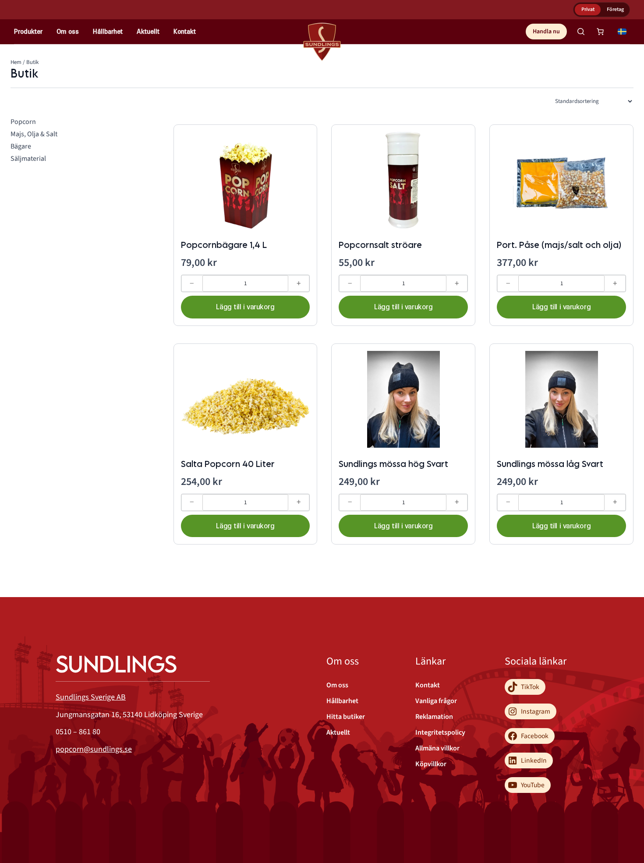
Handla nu (546, 31)
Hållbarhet (108, 31)
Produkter (28, 31)
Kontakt (184, 31)
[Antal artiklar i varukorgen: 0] (600, 31)
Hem (16, 62)
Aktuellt (148, 31)
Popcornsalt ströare (380, 245)
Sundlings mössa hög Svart (393, 464)
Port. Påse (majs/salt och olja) (559, 245)
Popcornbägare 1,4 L (224, 245)
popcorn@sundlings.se (94, 749)
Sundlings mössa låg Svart (550, 464)
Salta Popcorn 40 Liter (228, 464)
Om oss (68, 31)
